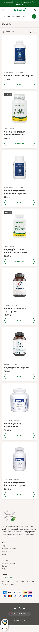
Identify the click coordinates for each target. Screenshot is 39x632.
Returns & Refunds (8, 563)
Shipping (5, 560)
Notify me (20, 144)
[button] (3, 10)
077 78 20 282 (7, 577)
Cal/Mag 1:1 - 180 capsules (16, 367)
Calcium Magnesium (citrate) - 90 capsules (15, 484)
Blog (3, 546)
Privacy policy (7, 552)
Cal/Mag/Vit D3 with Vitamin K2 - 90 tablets (15, 251)
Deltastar (22, 620)
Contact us (6, 566)
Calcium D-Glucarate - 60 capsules (15, 310)
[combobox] (19, 16)
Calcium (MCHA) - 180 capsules (12, 425)
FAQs (4, 569)
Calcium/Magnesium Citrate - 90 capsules (14, 133)
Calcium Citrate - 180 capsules (19, 75)
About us (5, 543)
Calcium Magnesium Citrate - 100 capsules (15, 192)
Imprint (4, 554)
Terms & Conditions (9, 549)
